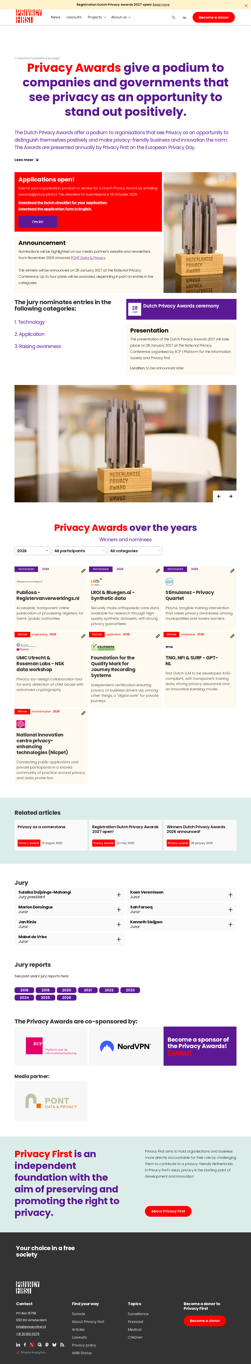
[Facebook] (25, 1345)
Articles (78, 1329)
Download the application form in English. (55, 208)
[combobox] (32, 551)
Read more (161, 4)
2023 (130, 990)
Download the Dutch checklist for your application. (62, 202)
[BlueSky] (54, 1345)
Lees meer (24, 159)
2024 (24, 997)
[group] (125, 443)
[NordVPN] (125, 1046)
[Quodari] (40, 1345)
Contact (179, 1052)
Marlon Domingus (35, 909)
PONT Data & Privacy (88, 257)
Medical (135, 1329)
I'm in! (37, 221)
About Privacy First (168, 1211)
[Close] (246, 5)
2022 (109, 990)
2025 (45, 997)
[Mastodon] (46, 1345)
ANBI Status (82, 1353)
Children (135, 1337)
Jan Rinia (27, 924)
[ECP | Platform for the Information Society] (51, 1046)
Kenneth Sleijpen (146, 924)
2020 (66, 990)
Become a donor (214, 17)
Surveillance (138, 1313)
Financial (135, 1321)
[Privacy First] (29, 16)
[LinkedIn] (18, 1345)
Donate (78, 1313)
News (55, 17)
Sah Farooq (141, 909)
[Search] (174, 17)
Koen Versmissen (147, 894)
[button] (230, 496)
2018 (24, 990)
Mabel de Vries (32, 939)
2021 (88, 990)
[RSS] (62, 1345)
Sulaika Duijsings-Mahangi (44, 894)
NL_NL (184, 17)
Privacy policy (84, 1345)
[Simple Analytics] (30, 1352)
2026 (66, 997)
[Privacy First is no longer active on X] (32, 1345)
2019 (45, 990)
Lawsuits (74, 17)
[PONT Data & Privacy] (51, 1100)
